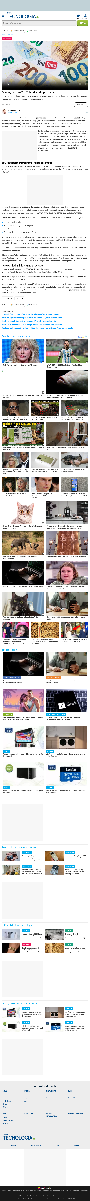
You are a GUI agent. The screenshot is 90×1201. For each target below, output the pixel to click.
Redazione (28, 1113)
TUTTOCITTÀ (56, 1190)
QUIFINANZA (76, 1190)
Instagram (7, 298)
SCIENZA (69, 930)
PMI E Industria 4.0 (75, 1113)
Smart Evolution (52, 1098)
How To (70, 1095)
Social (5, 1117)
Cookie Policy (47, 1195)
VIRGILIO (9, 1190)
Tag (57, 1145)
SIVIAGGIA (68, 1190)
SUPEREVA (45, 1193)
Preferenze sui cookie (59, 1195)
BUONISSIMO (84, 1190)
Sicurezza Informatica (51, 1115)
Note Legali (30, 1195)
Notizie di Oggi (8, 1095)
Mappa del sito (36, 1145)
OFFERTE (6, 751)
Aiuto (69, 1195)
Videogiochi (7, 1123)
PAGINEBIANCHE (47, 1190)
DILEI (62, 1190)
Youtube (19, 298)
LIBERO (4, 1190)
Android (27, 1095)
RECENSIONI (27, 852)
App (25, 1101)
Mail (78, 18)
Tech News (7, 1101)
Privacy (38, 1195)
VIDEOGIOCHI (8, 714)
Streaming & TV (8, 1120)
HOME (3, 34)
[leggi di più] (87, 112)
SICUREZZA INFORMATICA (12, 678)
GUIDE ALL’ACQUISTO (53, 678)
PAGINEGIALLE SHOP (29, 1190)
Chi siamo (22, 1195)
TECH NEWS (27, 866)
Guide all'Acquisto (74, 1098)
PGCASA (39, 1190)
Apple (26, 1098)
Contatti (77, 1145)
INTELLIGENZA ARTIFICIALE (56, 714)
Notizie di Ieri (7, 1098)
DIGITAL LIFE (10, 34)
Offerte (5, 1107)
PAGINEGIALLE (17, 1190)
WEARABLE (26, 944)
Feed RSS (13, 1145)
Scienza (5, 1104)
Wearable (49, 1095)
